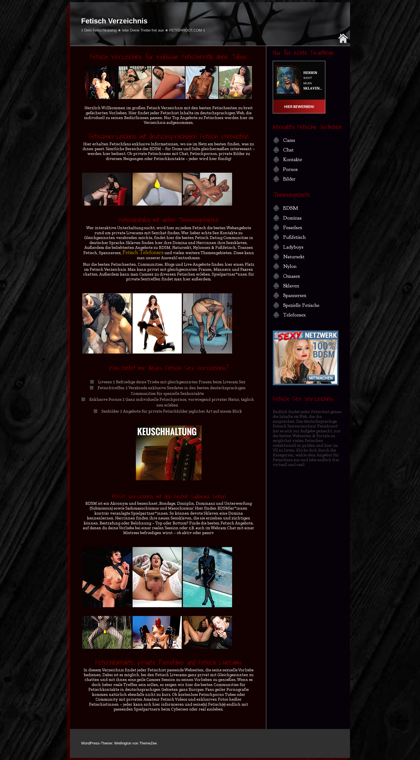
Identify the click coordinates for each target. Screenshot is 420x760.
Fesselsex (292, 227)
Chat (288, 149)
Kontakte (292, 159)
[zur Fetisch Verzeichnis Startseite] (343, 42)
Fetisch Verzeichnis (114, 21)
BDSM (290, 208)
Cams (289, 140)
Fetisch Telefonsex (143, 252)
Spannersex (294, 295)
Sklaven (291, 285)
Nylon (289, 266)
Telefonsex (294, 314)
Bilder (289, 179)
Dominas (292, 218)
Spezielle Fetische (301, 305)
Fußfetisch (294, 237)
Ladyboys (293, 247)
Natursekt (293, 256)
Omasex (291, 276)
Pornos (290, 169)
